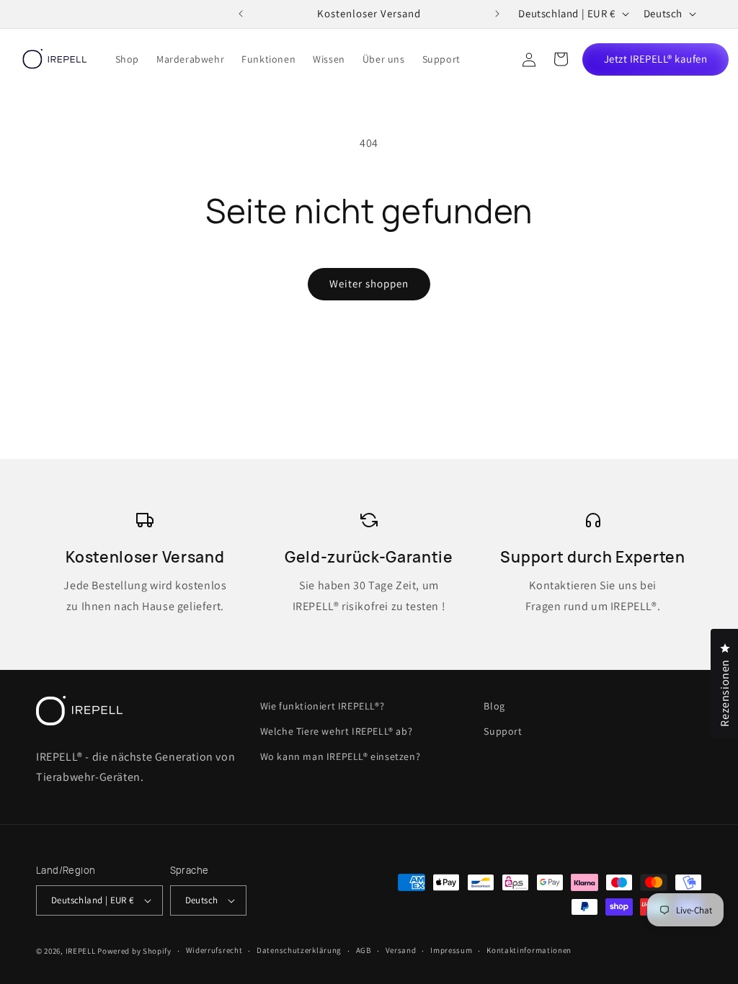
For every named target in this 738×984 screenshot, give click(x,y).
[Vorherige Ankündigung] (241, 13)
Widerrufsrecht (214, 950)
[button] (561, 59)
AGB (363, 950)
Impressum (451, 950)
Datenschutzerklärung (299, 950)
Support (503, 731)
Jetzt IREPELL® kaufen (656, 59)
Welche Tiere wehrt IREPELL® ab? (336, 731)
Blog (494, 705)
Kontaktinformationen (529, 950)
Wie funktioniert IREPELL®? (322, 705)
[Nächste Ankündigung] (497, 13)
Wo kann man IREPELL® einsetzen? (340, 756)
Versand (401, 950)
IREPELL (81, 951)
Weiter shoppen (369, 283)
